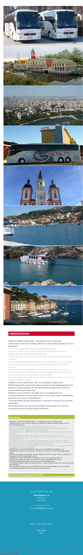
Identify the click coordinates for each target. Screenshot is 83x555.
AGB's (41, 533)
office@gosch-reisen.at (44, 508)
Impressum (41, 530)
